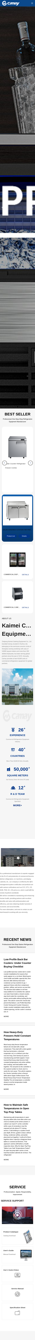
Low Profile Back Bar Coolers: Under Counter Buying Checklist (17, 963)
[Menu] (32, 3)
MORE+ (17, 805)
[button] (2, 207)
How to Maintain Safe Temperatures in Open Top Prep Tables (16, 1108)
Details (25, 575)
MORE (6, 1016)
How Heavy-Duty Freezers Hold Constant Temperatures (17, 1036)
